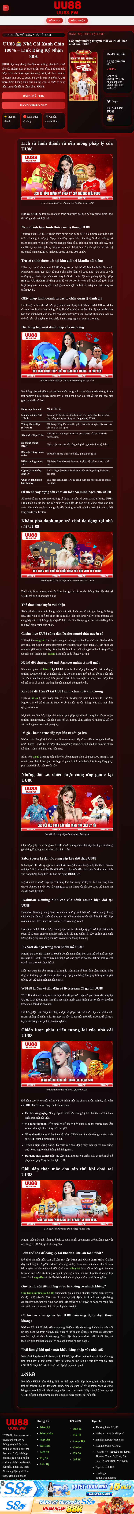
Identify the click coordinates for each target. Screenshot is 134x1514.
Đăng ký (45, 1427)
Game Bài (79, 1441)
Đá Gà (77, 1453)
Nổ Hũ (77, 1434)
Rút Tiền (45, 1445)
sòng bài (40, 640)
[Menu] (6, 8)
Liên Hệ (44, 1464)
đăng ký (75, 1268)
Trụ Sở (44, 1458)
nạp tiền (39, 1277)
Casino (77, 1447)
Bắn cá (77, 1428)
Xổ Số (76, 1459)
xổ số (35, 697)
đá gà (36, 756)
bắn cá (47, 669)
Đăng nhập (46, 1433)
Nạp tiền (45, 1439)
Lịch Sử (44, 1451)
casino (51, 653)
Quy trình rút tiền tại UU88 (37, 1292)
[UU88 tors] (67, 8)
